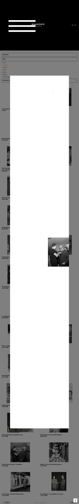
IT (75, 25)
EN (72, 25)
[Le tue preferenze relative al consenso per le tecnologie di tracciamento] (75, 500)
